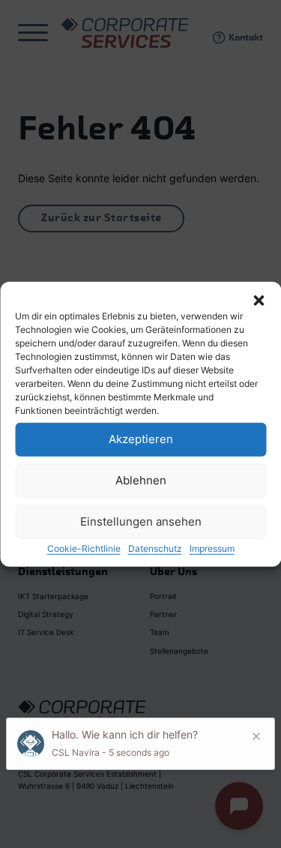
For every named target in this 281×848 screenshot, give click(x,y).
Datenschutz (155, 547)
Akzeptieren (141, 439)
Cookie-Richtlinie (84, 547)
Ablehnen (140, 480)
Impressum (212, 547)
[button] (258, 299)
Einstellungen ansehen (141, 521)
